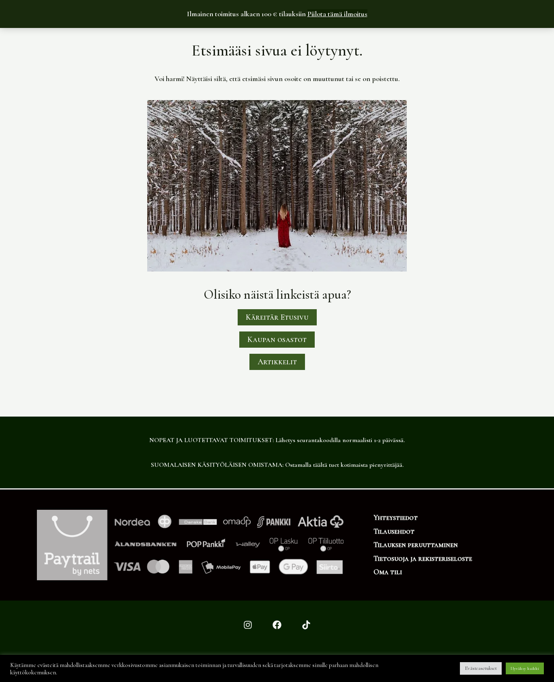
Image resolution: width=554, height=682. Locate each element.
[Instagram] (247, 624)
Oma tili (388, 571)
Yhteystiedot (396, 517)
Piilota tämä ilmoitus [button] (337, 13)
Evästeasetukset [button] (481, 668)
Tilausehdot (394, 531)
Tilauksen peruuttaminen (416, 544)
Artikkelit (277, 362)
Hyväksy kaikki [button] (525, 668)
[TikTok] (306, 624)
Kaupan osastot (277, 339)
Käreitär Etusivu (277, 317)
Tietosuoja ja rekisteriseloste (423, 558)
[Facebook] (277, 624)
